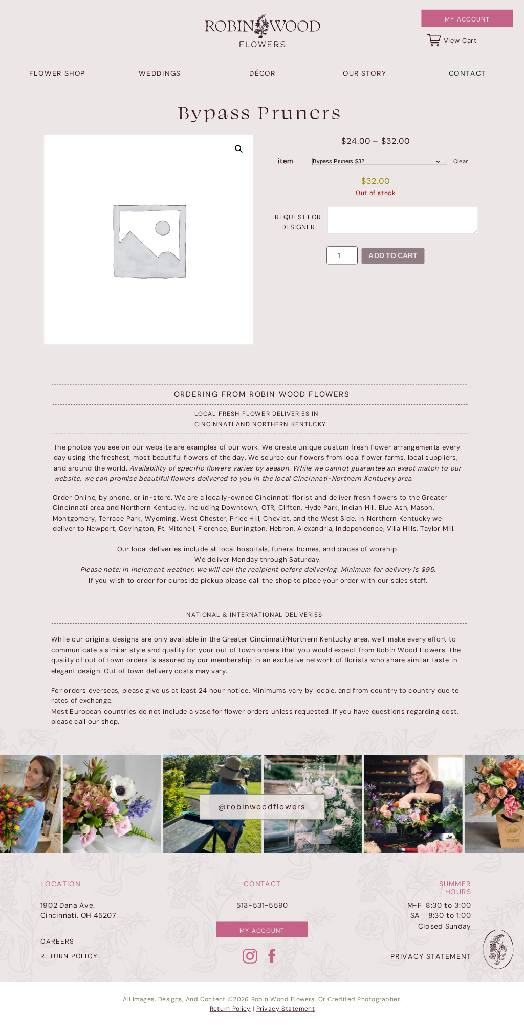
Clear (461, 161)
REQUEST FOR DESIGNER (298, 221)
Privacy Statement (285, 1009)
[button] (239, 149)
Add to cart (393, 256)
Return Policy (230, 1009)
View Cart (460, 40)
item (285, 161)
